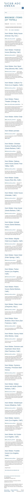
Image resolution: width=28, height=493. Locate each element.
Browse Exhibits (7, 491)
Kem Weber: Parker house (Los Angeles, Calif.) (12, 271)
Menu (6, 12)
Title (9, 29)
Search (23, 8)
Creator (12, 29)
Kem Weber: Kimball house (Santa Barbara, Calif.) (13, 224)
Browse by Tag (12, 23)
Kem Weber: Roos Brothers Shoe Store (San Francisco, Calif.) (14, 320)
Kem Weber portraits (12, 131)
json (12, 470)
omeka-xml (15, 470)
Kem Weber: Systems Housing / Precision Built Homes (13, 367)
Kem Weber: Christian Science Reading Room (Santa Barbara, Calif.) (13, 146)
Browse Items (6, 490)
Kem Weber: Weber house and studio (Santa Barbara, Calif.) (13, 386)
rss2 (18, 470)
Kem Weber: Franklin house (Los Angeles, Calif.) (12, 453)
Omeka (22, 491)
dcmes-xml (9, 470)
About (13, 491)
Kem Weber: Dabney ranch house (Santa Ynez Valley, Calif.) (13, 163)
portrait (8, 138)
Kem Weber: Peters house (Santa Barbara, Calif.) (13, 289)
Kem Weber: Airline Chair (13, 117)
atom (6, 470)
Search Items (19, 23)
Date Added (16, 29)
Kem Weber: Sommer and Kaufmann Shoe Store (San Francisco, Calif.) (14, 349)
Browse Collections (14, 490)
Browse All (7, 23)
